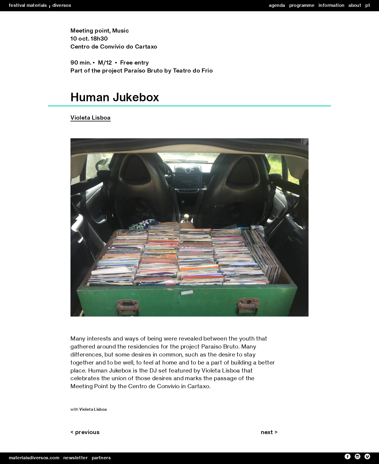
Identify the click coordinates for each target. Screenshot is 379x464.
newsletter (75, 458)
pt (367, 5)
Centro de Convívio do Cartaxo (113, 47)
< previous (84, 432)
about (355, 5)
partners (101, 458)
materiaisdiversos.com (34, 458)
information (331, 5)
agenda (277, 5)
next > (269, 432)
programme (301, 5)
